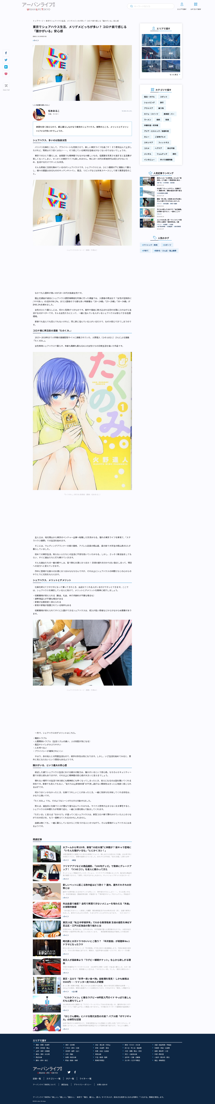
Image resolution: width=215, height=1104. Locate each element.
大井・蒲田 (69, 1054)
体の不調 (170, 148)
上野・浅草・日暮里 (43, 1051)
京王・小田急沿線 (131, 1054)
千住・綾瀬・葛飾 (101, 1057)
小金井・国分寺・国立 (162, 1057)
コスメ (146, 148)
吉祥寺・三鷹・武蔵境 (132, 1057)
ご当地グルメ (160, 136)
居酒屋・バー (169, 114)
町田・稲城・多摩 (71, 1060)
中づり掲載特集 (166, 159)
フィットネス (163, 142)
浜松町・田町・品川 (72, 1051)
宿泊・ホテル (149, 96)
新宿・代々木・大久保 (132, 1045)
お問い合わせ (102, 1084)
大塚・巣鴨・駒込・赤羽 (133, 1051)
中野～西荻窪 (159, 1054)
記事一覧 (37, 1078)
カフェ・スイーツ (151, 114)
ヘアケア (158, 148)
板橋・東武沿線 (70, 1057)
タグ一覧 (70, 1078)
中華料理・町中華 (151, 125)
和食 (167, 119)
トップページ (38, 21)
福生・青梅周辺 (160, 1060)
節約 (174, 154)
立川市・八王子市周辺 (132, 1060)
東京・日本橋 (70, 1045)
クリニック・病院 (150, 245)
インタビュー (149, 159)
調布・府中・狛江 (42, 1060)
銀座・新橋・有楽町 (43, 1045)
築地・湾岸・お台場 (43, 1054)
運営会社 (64, 1084)
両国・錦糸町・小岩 (161, 1051)
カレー (146, 136)
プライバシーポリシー (82, 1084)
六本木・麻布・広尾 (72, 1048)
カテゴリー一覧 (53, 1078)
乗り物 (161, 108)
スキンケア (148, 142)
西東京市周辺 (99, 1060)
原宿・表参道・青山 (43, 1048)
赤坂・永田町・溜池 (102, 1048)
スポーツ (167, 245)
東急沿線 (98, 1054)
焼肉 (158, 119)
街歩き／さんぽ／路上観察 (165, 250)
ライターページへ (127, 111)
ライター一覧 (85, 1078)
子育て (146, 250)
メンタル (147, 154)
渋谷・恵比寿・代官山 (102, 1045)
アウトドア (148, 108)
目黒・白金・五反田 (102, 1051)
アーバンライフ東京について (44, 1084)
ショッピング (149, 102)
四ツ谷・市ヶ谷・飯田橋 (133, 1048)
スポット (163, 96)
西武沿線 (39, 1057)
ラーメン (147, 119)
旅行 (162, 102)
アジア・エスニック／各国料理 (156, 131)
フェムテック (162, 154)
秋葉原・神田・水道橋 (162, 1048)
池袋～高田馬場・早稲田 (163, 1045)
